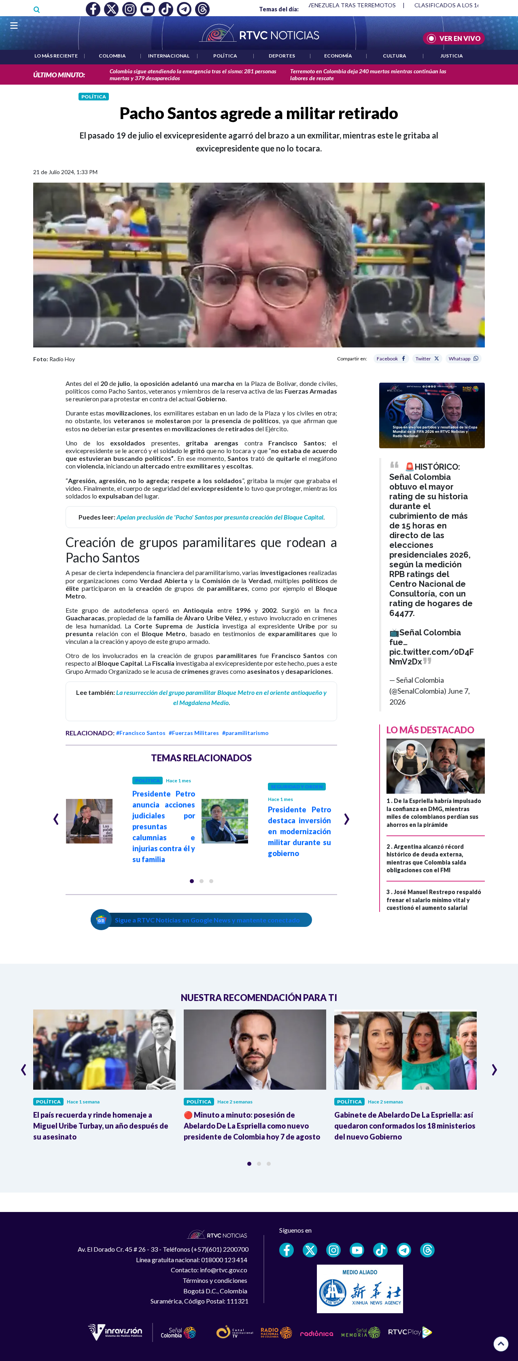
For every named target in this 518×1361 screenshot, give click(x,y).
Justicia (451, 56)
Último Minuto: (59, 74)
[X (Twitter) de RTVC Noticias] (310, 1250)
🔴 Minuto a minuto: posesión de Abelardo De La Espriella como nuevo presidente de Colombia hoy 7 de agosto (252, 1125)
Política (225, 56)
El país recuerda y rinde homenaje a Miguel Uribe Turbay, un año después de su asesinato (100, 1125)
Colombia (112, 56)
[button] (192, 881)
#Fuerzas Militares (194, 732)
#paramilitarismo (245, 732)
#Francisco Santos (141, 732)
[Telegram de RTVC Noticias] (404, 1250)
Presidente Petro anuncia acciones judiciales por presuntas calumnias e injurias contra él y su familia (163, 826)
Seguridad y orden (297, 787)
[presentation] (56, 815)
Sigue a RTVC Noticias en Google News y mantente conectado (207, 920)
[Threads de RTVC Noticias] (427, 1250)
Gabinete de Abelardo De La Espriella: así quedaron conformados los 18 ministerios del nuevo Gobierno (405, 1125)
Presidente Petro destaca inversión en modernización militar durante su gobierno (299, 831)
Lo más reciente (56, 56)
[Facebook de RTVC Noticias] (286, 1250)
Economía (338, 56)
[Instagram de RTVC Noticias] (333, 1250)
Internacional (168, 56)
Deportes (282, 56)
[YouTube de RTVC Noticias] (357, 1250)
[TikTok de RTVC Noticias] (380, 1250)
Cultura (394, 56)
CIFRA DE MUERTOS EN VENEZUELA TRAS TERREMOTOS (320, 5)
